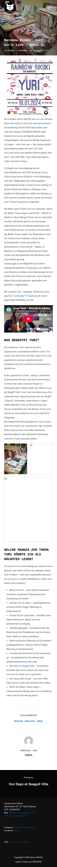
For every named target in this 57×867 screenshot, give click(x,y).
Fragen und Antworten (19, 842)
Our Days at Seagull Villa (21, 666)
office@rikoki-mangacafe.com (22, 813)
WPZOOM (37, 862)
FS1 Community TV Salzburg (22, 296)
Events (23, 50)
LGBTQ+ (39, 721)
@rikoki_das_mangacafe (25, 827)
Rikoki (16, 830)
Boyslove (18, 721)
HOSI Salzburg (33, 172)
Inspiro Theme (21, 862)
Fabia (11, 50)
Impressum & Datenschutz (15, 816)
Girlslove (30, 721)
